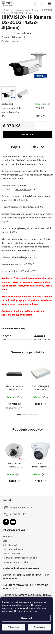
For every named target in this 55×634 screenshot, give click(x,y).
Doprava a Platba (11, 553)
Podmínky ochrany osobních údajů (20, 557)
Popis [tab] (15, 147)
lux (26, 174)
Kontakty (7, 536)
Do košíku (27, 134)
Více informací (31, 611)
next (52, 374)
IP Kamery (39, 335)
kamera (40, 156)
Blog (5, 540)
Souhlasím (39, 627)
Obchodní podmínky (13, 549)
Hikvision (13, 40)
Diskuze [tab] (37, 147)
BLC (20, 199)
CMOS (36, 170)
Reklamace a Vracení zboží (16, 561)
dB (25, 196)
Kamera (5, 170)
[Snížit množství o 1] (36, 125)
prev (3, 374)
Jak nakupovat (10, 544)
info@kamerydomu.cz (21, 507)
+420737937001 (18, 513)
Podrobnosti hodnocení (13, 36)
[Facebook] (6, 522)
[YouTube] (13, 522)
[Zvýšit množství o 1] (50, 125)
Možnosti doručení (10, 111)
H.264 (19, 189)
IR (2, 206)
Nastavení (26, 618)
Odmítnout (14, 627)
